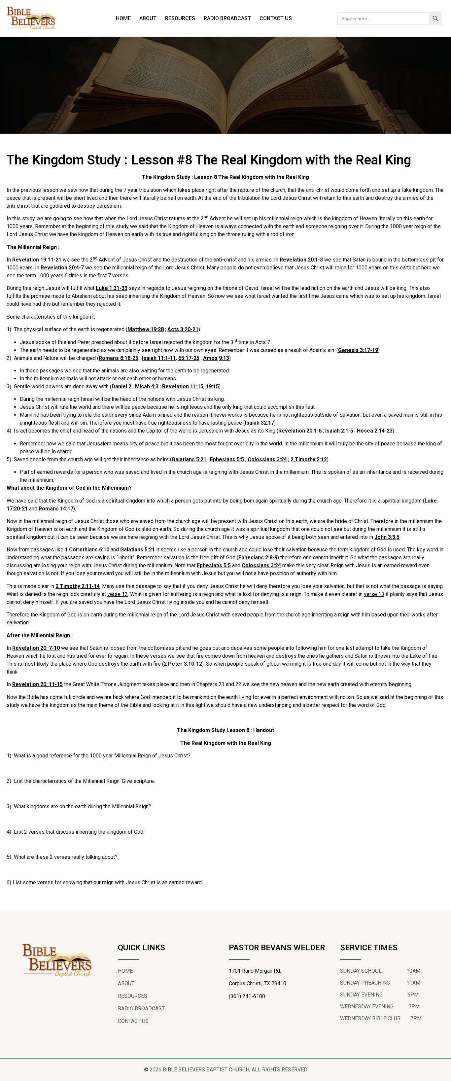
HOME (123, 18)
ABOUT (147, 18)
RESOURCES (180, 18)
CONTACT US (276, 18)
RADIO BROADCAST (227, 18)
